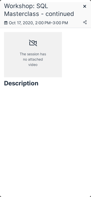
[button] (84, 6)
